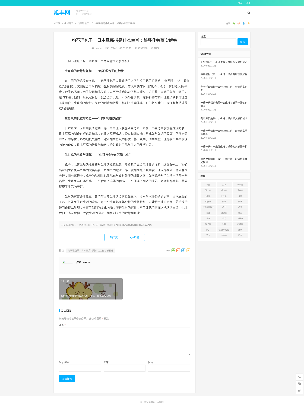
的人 (208, 230)
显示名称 (64, 362)
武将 (224, 218)
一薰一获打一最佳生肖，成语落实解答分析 (224, 146)
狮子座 (208, 224)
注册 (248, 3)
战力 (224, 207)
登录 (240, 3)
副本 (224, 185)
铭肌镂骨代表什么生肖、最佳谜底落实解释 (224, 74)
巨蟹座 (208, 201)
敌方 (240, 213)
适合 (208, 235)
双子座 (240, 185)
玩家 (224, 224)
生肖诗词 (69, 23)
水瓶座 (240, 218)
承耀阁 (160, 402)
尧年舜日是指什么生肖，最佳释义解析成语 (224, 118)
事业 (208, 185)
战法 (240, 207)
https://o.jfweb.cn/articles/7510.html (134, 225)
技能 (208, 213)
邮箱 (107, 362)
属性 (240, 196)
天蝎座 (208, 196)
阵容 (240, 235)
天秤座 (240, 190)
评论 (62, 325)
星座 (208, 218)
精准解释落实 (224, 230)
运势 (240, 230)
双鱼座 (208, 190)
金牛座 (224, 235)
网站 (150, 362)
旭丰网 (61, 12)
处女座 (224, 190)
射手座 (224, 196)
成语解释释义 (208, 207)
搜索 (203, 36)
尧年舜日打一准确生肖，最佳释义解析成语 (224, 61)
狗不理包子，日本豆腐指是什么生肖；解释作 (90, 250)
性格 (224, 201)
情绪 (240, 201)
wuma (99, 48)
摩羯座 (224, 213)
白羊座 (240, 224)
